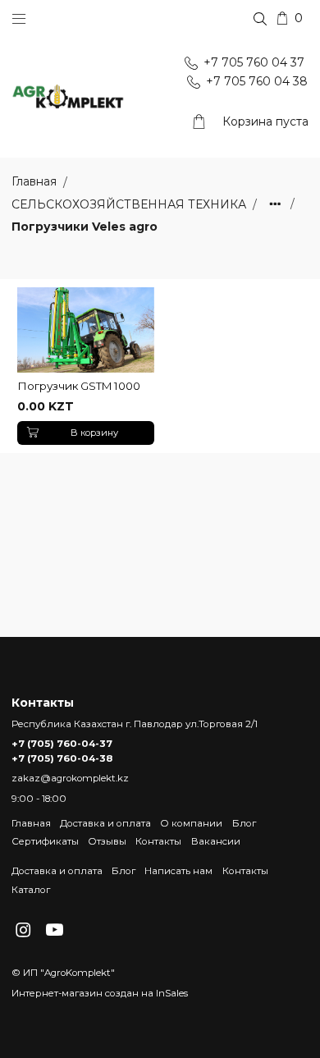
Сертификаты (45, 841)
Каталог (30, 889)
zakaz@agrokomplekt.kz (70, 778)
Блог (244, 823)
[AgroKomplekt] (68, 97)
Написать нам (178, 871)
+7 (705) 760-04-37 (61, 743)
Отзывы (107, 841)
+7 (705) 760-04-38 (61, 758)
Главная (31, 823)
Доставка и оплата (105, 823)
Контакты (158, 841)
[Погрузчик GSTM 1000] (85, 330)
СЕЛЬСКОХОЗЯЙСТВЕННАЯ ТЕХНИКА (130, 204)
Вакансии (215, 841)
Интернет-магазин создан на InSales (99, 993)
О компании (191, 823)
